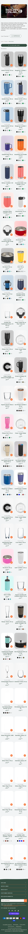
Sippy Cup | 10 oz (7, 294)
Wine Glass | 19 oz (7, 761)
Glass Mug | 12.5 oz (20, 786)
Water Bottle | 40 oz (21, 99)
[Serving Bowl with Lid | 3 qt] (20, 641)
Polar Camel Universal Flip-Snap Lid (7, 241)
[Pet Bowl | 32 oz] (20, 229)
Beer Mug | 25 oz (7, 810)
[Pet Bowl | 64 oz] (7, 256)
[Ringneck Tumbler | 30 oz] (20, 115)
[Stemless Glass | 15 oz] (20, 750)
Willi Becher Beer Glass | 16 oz (7, 543)
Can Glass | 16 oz (21, 542)
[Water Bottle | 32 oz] (7, 59)
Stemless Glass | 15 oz (20, 761)
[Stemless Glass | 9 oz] (20, 671)
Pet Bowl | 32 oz (20, 240)
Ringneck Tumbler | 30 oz (20, 126)
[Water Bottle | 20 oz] (7, 115)
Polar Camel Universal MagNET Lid (7, 376)
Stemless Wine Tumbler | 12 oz (7, 212)
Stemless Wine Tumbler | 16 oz (20, 294)
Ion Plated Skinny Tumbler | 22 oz (21, 460)
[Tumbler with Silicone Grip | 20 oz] (20, 824)
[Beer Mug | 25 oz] (7, 799)
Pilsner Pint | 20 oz (7, 349)
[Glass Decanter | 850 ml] (7, 724)
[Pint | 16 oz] (20, 256)
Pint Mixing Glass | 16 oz (21, 707)
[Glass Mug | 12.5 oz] (20, 775)
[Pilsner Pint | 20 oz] (7, 338)
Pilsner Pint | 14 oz (7, 433)
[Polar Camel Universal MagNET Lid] (7, 365)
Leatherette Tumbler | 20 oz (21, 489)
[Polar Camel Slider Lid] (20, 338)
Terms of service (11, 926)
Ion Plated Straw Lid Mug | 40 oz (7, 460)
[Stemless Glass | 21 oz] (20, 724)
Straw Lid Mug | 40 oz (20, 376)
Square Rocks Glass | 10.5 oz (7, 405)
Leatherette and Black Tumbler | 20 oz (20, 623)
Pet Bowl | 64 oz (7, 267)
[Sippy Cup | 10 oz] (7, 283)
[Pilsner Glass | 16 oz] (7, 611)
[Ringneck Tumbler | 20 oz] (20, 59)
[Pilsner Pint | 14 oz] (7, 422)
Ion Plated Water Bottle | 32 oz (7, 707)
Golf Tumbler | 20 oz (21, 568)
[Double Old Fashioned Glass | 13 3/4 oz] (7, 311)
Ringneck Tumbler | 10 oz (7, 489)
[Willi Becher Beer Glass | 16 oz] (7, 531)
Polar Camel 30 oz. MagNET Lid (7, 517)
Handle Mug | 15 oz (7, 154)
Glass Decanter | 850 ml (7, 736)
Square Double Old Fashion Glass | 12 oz (21, 595)
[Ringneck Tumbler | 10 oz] (7, 478)
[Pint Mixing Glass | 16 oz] (20, 696)
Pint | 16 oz (21, 267)
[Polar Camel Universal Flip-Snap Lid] (7, 229)
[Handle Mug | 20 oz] (7, 88)
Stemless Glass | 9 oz (20, 681)
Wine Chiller (7, 595)
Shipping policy (19, 926)
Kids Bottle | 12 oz (20, 211)
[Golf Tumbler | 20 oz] (20, 557)
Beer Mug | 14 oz (7, 786)
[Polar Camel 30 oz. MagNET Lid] (7, 506)
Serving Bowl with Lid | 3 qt (20, 652)
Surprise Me (16, 36)
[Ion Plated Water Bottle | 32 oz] (7, 696)
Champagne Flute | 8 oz (7, 682)
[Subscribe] (25, 900)
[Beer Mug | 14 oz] (7, 775)
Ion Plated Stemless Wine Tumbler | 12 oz (21, 864)
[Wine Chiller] (7, 584)
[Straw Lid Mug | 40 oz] (20, 365)
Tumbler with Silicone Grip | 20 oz (21, 835)
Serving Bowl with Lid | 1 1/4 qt (7, 864)
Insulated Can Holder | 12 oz (20, 155)
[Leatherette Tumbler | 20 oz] (20, 478)
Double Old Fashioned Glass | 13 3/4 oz (7, 324)
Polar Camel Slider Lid (20, 349)
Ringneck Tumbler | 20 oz (20, 71)
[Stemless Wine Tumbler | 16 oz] (20, 283)
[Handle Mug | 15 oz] (7, 143)
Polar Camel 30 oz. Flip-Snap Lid (20, 323)
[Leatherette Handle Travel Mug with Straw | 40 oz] (7, 641)
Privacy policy (22, 924)
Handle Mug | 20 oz (7, 99)
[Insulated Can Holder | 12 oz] (20, 143)
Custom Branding (8, 929)
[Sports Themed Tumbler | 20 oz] (7, 824)
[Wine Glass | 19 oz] (7, 750)
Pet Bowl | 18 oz (7, 568)
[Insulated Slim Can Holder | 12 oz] (20, 172)
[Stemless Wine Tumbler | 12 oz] (7, 200)
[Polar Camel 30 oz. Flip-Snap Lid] (20, 311)
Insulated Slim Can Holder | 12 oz (20, 183)
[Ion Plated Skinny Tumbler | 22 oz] (20, 449)
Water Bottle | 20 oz (7, 126)
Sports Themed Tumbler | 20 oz (7, 835)
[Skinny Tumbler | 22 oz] (7, 172)
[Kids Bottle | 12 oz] (20, 200)
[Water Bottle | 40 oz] (20, 88)
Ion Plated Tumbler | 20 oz (21, 405)
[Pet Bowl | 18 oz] (7, 557)
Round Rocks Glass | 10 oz (21, 810)
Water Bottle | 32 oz (7, 70)
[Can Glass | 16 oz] (20, 531)
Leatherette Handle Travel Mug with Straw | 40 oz (7, 653)
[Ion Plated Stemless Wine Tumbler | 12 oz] (20, 852)
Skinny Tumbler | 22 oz (7, 183)
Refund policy (15, 924)
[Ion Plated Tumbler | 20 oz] (20, 394)
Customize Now (11, 65)
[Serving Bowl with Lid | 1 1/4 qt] (7, 852)
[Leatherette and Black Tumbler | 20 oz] (20, 611)
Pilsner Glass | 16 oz (7, 622)
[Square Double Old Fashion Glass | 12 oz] (20, 584)
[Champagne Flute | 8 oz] (7, 671)
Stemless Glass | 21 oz (20, 736)
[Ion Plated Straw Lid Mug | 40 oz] (7, 449)
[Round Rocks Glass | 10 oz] (20, 799)
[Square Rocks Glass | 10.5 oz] (7, 394)
